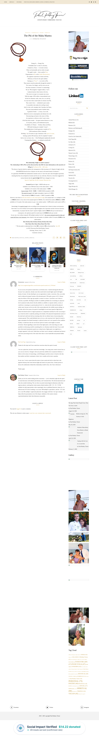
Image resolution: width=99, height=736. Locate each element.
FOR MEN (79, 286)
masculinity (79, 299)
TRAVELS (72, 330)
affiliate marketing (73, 265)
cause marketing (73, 275)
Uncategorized (72, 181)
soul (83, 323)
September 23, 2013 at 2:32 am (30, 282)
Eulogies (71, 131)
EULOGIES (82, 279)
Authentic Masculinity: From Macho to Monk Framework (57, 267)
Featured (71, 133)
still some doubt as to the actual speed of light (33, 197)
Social (70, 172)
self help (78, 320)
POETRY (27, 237)
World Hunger (72, 189)
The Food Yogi (21, 342)
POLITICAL (79, 316)
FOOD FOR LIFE (73, 282)
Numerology (35, 32)
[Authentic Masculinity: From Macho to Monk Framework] (72, 429)
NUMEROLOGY (73, 310)
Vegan (70, 183)
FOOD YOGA (82, 282)
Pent (46, 72)
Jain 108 (58, 226)
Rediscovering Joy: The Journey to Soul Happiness (78, 416)
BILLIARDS (72, 272)
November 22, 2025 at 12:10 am (34, 375)
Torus (35, 81)
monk (79, 303)
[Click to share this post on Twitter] (57, 237)
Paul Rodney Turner (36, 38)
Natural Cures (72, 153)
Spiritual (47, 32)
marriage (71, 299)
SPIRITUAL (31, 237)
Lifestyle (71, 144)
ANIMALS (72, 269)
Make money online (82, 296)
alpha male (82, 265)
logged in (19, 409)
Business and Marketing (74, 128)
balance (78, 269)
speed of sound (50, 133)
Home (5, 2)
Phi (35, 74)
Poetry (42, 32)
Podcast (70, 161)
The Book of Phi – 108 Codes (40, 167)
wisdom (85, 330)
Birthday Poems (81, 272)
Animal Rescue (72, 119)
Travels (70, 178)
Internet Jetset (72, 293)
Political (71, 167)
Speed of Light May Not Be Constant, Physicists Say (38, 180)
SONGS (78, 323)
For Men (71, 142)
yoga (71, 333)
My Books (19, 2)
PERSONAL (83, 313)
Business (71, 125)
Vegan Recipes (72, 186)
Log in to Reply (61, 282)
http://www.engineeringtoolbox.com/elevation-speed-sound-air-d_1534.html (36, 285)
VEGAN (78, 330)
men (85, 299)
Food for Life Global (74, 136)
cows (71, 279)
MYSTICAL (22, 237)
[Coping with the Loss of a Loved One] (72, 443)
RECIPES (71, 320)
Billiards (71, 122)
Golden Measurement (44, 74)
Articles (11, 2)
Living (70, 147)
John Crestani (81, 293)
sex (84, 320)
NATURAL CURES (81, 306)
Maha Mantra (15, 237)
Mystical (28, 32)
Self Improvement (73, 169)
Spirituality (80, 327)
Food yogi (72, 286)
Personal (71, 158)
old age (81, 310)
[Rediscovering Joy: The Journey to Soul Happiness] (71, 413)
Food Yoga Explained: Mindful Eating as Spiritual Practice (39, 2)
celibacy (80, 275)
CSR (76, 279)
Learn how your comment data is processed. (40, 413)
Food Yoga (71, 139)
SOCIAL (71, 323)
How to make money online (75, 289)
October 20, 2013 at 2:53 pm (30, 342)
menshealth (72, 303)
